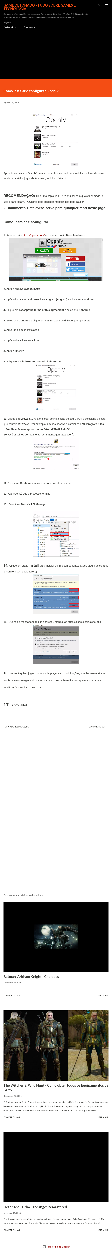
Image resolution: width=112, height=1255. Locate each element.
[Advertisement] (56, 52)
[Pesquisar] (100, 5)
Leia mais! (103, 995)
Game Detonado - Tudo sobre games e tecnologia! (40, 7)
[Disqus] (56, 771)
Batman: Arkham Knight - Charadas (31, 976)
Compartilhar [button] (97, 726)
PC (27, 726)
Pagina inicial (10, 27)
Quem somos (30, 27)
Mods (22, 726)
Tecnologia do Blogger (58, 1246)
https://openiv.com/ (34, 235)
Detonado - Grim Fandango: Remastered (35, 1207)
